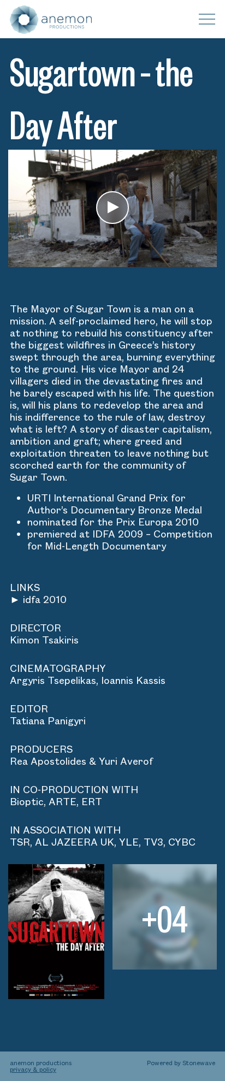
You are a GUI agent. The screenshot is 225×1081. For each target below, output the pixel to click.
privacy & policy (33, 1069)
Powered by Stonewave (181, 1063)
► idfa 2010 (38, 599)
